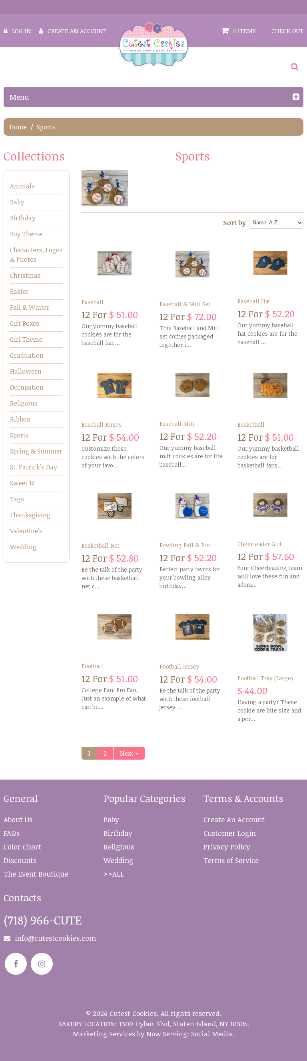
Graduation (27, 355)
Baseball (93, 302)
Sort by (234, 222)
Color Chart (22, 846)
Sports (19, 435)
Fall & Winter (30, 307)
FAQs (12, 833)
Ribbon (20, 419)
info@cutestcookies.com (55, 938)
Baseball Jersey (102, 424)
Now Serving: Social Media (189, 1033)
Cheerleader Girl (259, 544)
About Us (18, 819)
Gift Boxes (24, 323)
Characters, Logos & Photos (36, 254)
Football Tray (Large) (265, 678)
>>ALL (114, 874)
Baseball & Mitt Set (185, 304)
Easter (19, 291)
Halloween (26, 371)
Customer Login (229, 833)
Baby (17, 202)
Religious (24, 403)
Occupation (27, 387)
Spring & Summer (36, 451)
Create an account (77, 31)
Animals (22, 186)
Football (92, 666)
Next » (129, 753)
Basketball (251, 424)
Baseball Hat (253, 301)
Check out (287, 31)
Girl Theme (26, 339)
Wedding (23, 546)
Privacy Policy (226, 846)
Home (18, 127)
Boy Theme (26, 234)
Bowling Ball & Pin (184, 545)
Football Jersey (179, 666)
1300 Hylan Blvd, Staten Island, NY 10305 (183, 1023)
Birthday (23, 218)
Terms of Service (231, 860)
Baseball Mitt (177, 424)
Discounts (20, 860)
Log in (21, 31)
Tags (17, 499)
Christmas (25, 275)
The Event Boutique (36, 874)
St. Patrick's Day (33, 467)
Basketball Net (101, 545)
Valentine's (26, 531)
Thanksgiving (30, 515)
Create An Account (234, 819)
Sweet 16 (22, 483)
